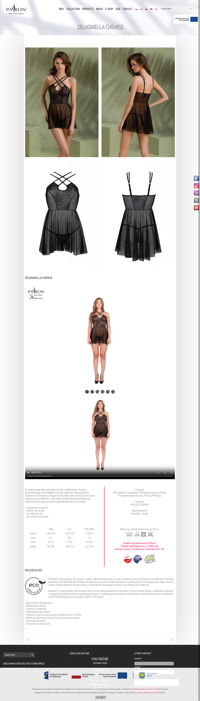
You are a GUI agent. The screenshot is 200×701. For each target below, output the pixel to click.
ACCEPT (100, 697)
